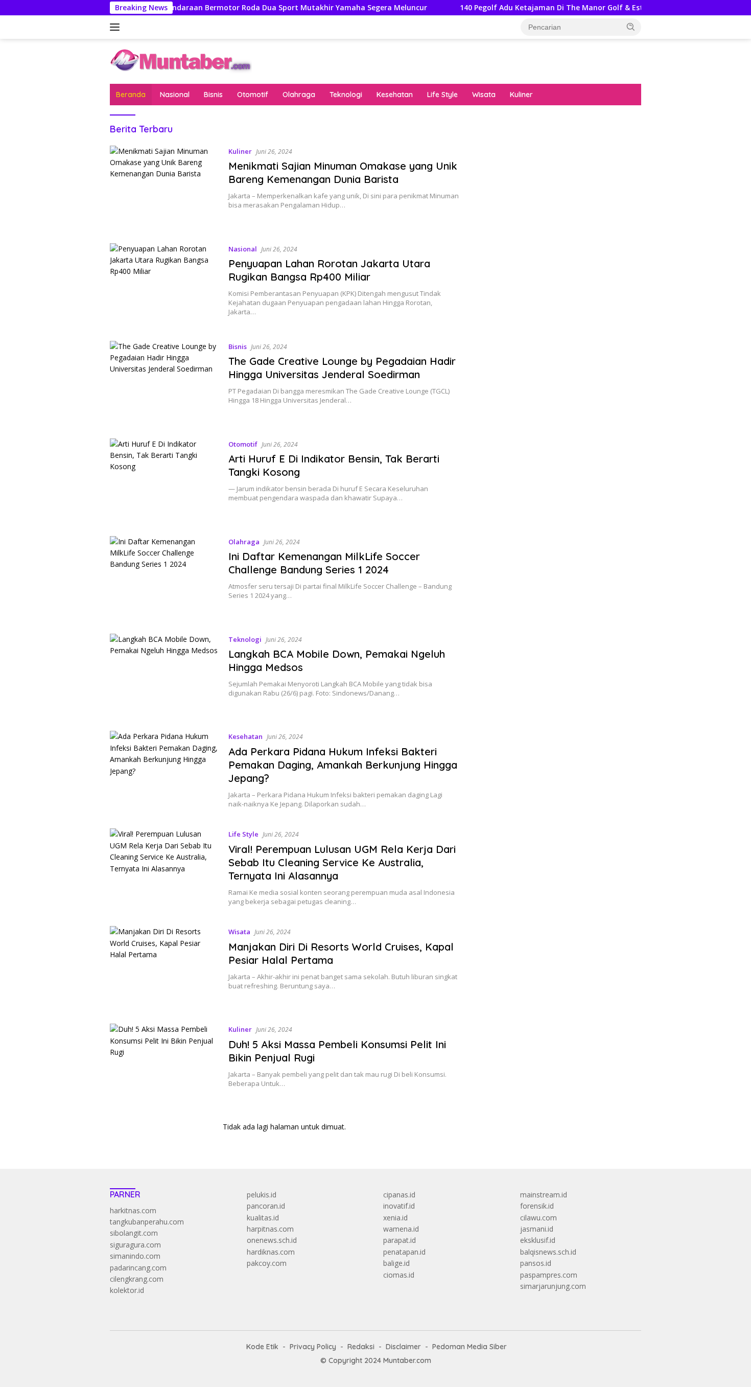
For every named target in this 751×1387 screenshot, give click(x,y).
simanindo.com (135, 1256)
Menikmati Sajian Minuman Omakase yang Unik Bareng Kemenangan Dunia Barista (342, 172)
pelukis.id (261, 1194)
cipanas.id (399, 1194)
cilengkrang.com (136, 1279)
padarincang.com (138, 1268)
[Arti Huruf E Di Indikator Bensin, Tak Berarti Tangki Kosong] (164, 479)
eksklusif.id (537, 1240)
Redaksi (360, 1346)
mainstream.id (543, 1194)
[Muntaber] (181, 60)
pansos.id (535, 1263)
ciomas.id (398, 1275)
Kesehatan (395, 94)
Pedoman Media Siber (469, 1346)
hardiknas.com (271, 1252)
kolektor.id (127, 1290)
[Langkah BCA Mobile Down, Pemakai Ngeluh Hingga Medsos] (164, 675)
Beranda (131, 94)
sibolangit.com (134, 1233)
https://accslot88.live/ (509, 251)
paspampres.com (548, 1275)
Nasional (175, 94)
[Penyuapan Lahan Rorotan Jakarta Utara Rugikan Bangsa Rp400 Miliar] (164, 284)
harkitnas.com (133, 1210)
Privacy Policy (313, 1346)
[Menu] (117, 27)
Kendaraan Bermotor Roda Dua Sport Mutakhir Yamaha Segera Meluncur (263, 7)
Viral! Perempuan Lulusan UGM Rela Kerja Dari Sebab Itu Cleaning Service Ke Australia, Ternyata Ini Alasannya (342, 862)
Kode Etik (262, 1346)
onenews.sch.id (272, 1240)
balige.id (396, 1263)
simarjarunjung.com (553, 1286)
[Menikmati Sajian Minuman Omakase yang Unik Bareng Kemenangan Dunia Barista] (164, 187)
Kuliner (521, 94)
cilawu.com (538, 1217)
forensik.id (537, 1206)
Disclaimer (403, 1346)
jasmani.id (536, 1229)
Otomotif (252, 94)
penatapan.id (404, 1252)
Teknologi (346, 94)
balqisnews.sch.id (548, 1252)
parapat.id (399, 1240)
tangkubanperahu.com (147, 1222)
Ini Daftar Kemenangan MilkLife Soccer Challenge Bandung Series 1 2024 (324, 563)
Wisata (484, 94)
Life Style (442, 94)
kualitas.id (263, 1217)
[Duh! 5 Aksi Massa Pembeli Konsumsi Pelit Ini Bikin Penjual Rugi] (164, 1065)
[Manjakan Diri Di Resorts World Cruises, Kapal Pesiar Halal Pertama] (164, 967)
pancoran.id (266, 1206)
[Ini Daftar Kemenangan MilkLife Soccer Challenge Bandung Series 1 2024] (164, 577)
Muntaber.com (407, 1360)
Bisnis (213, 94)
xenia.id (395, 1217)
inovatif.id (399, 1206)
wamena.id (401, 1229)
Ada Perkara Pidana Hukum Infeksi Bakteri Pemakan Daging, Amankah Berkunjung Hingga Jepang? (342, 764)
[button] (631, 26)
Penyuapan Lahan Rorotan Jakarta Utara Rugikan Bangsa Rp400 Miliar (329, 270)
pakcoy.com (267, 1263)
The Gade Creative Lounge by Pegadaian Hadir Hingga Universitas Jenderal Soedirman (342, 368)
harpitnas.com (270, 1229)
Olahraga (299, 94)
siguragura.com (135, 1245)
